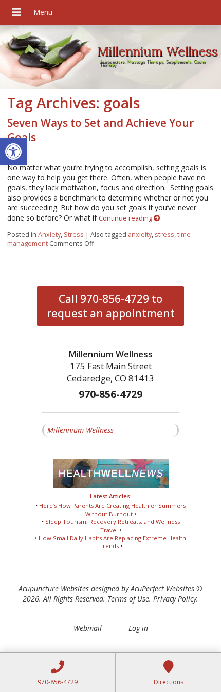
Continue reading (126, 218)
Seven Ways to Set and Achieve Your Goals (100, 130)
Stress (74, 234)
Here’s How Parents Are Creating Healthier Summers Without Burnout (112, 510)
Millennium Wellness (80, 430)
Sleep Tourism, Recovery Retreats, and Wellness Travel (112, 526)
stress (164, 234)
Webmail (87, 628)
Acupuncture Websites (54, 588)
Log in (138, 628)
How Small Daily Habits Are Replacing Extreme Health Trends (112, 542)
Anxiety (49, 234)
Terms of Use (128, 599)
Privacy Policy (174, 599)
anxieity (140, 234)
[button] (13, 151)
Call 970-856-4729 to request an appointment (111, 306)
